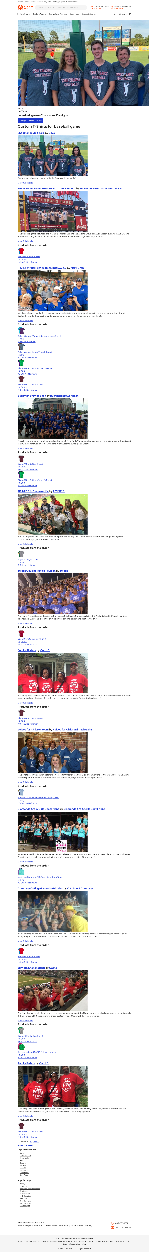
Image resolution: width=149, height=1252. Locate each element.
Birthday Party (26, 1201)
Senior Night (25, 1206)
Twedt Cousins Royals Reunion (37, 570)
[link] (25, 7)
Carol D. (45, 650)
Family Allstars (27, 650)
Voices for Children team (33, 729)
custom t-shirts (46, 1241)
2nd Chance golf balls (31, 133)
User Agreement (112, 1241)
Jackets (23, 1165)
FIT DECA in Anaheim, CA (33, 491)
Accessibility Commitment (95, 1241)
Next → (36, 1142)
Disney (22, 1184)
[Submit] (37, 7)
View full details (25, 183)
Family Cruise (25, 1194)
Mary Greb (77, 268)
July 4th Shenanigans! (31, 968)
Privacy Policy (58, 1241)
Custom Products (63, 1238)
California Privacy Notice (74, 1241)
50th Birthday (25, 1196)
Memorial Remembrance (30, 1189)
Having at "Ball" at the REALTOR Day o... (42, 268)
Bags (22, 1153)
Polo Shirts (24, 1170)
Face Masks (24, 1158)
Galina (53, 968)
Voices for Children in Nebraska (72, 729)
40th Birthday (25, 1203)
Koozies (23, 1168)
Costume (23, 1186)
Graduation (24, 1191)
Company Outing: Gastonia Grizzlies (40, 888)
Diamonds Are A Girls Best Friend (38, 809)
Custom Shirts (25, 1156)
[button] (122, 9)
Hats (21, 1160)
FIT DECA (59, 491)
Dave (52, 133)
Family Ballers (26, 1063)
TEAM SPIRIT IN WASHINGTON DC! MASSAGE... (46, 188)
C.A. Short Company (80, 888)
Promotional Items (78, 1238)
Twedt (64, 570)
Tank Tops (24, 1175)
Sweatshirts (24, 1173)
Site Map (89, 1238)
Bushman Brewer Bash (32, 395)
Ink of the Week (26, 1145)
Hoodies (23, 1163)
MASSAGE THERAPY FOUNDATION (101, 188)
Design (31, 121)
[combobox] (61, 7)
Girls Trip (23, 1198)
